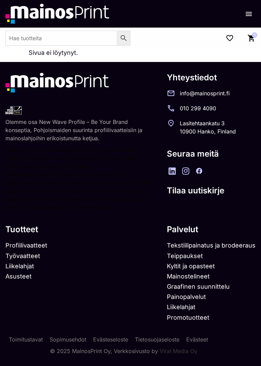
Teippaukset (185, 255)
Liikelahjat (19, 266)
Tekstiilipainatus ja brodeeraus (211, 245)
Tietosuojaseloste (157, 339)
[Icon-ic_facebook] (199, 171)
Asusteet (18, 276)
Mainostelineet (188, 276)
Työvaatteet (22, 255)
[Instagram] (185, 171)
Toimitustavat (26, 339)
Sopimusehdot (68, 339)
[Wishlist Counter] (230, 38)
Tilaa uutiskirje (195, 190)
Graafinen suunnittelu (198, 286)
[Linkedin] (172, 171)
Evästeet (197, 339)
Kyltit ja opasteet (191, 266)
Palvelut (182, 229)
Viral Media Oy (178, 351)
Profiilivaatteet (26, 245)
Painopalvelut (186, 296)
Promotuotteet (188, 317)
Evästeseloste (110, 339)
